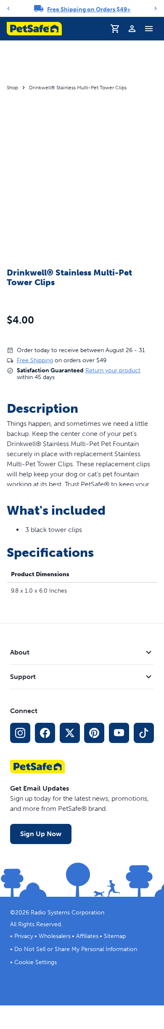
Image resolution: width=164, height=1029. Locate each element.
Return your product (112, 370)
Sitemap (115, 936)
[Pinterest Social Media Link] (94, 733)
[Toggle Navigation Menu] (148, 28)
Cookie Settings (35, 962)
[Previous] (8, 8)
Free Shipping (35, 360)
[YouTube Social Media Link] (119, 733)
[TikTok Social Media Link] (144, 733)
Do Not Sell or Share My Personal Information (75, 949)
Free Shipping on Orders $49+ (89, 9)
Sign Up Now (40, 834)
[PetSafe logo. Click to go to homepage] (34, 28)
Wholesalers (55, 936)
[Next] (155, 8)
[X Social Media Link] (70, 733)
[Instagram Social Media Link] (20, 733)
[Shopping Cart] (115, 28)
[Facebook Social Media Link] (45, 733)
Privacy (23, 936)
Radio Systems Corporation (67, 912)
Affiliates (87, 936)
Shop (12, 88)
